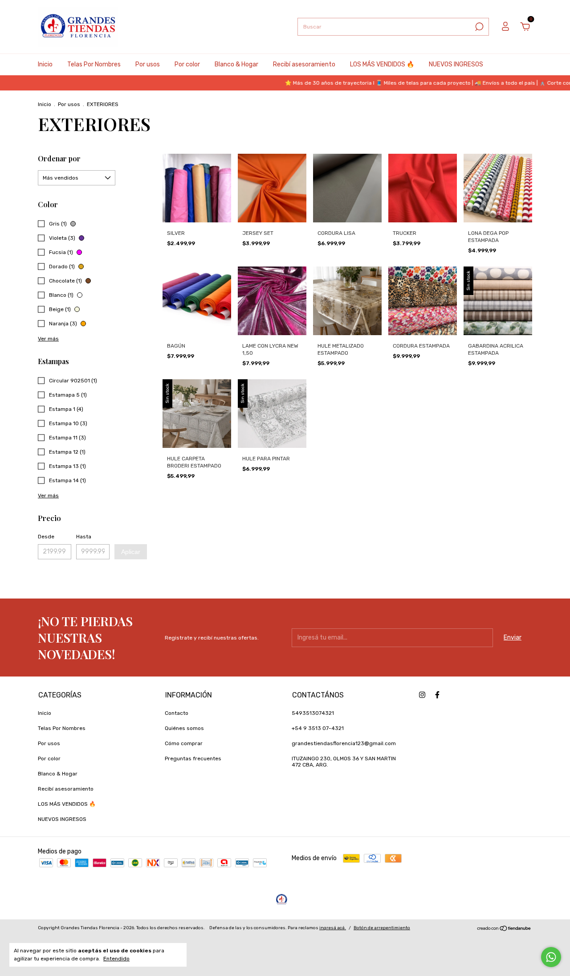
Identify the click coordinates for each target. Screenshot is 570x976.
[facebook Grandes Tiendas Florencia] (437, 694)
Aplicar (130, 551)
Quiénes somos (184, 728)
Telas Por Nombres (94, 64)
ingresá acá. (332, 928)
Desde (46, 536)
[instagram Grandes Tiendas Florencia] (422, 694)
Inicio (45, 64)
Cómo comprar (184, 743)
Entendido (116, 958)
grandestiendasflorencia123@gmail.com (344, 743)
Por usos (147, 64)
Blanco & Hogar (236, 64)
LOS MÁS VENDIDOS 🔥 (382, 64)
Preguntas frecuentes (193, 758)
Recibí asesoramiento (304, 64)
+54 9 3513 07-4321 (318, 728)
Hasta (83, 536)
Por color (187, 64)
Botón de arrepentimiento (382, 928)
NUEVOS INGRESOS (456, 64)
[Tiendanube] (504, 929)
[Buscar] (478, 27)
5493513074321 (313, 713)
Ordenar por (59, 158)
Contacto (176, 713)
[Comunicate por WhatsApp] (551, 957)
